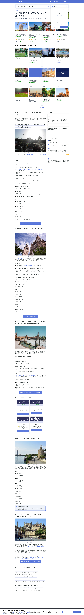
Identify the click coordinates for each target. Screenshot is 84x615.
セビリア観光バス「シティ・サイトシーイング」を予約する (30, 223)
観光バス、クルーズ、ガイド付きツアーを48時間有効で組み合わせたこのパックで (29, 357)
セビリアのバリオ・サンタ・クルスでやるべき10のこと (23, 581)
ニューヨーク (17, 588)
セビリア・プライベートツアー (28, 574)
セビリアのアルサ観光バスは (20, 258)
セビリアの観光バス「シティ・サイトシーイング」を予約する (30, 561)
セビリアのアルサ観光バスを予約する (30, 316)
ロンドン (26, 588)
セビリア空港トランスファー (33, 576)
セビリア (16, 10)
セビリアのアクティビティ (19, 574)
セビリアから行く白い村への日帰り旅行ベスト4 (38, 581)
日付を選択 (55, 6)
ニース (42, 588)
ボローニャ (19, 590)
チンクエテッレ (37, 588)
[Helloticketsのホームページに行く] (19, 1)
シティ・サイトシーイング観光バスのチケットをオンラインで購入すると (29, 169)
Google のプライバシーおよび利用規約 (24, 612)
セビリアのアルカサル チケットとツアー (37, 557)
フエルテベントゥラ (31, 588)
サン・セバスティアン (25, 590)
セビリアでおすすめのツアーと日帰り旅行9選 (36, 546)
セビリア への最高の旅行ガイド (25, 567)
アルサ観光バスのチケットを (28, 265)
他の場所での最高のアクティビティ (26, 585)
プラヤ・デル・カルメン (37, 590)
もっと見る (42, 107)
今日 (55, 9)
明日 (63, 9)
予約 (36, 412)
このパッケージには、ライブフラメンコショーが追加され (25, 375)
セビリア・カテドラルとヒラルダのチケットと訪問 (24, 558)
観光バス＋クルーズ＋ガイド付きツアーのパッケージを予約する (30, 392)
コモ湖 (16, 590)
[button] (21, 32)
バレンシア (31, 590)
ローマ (21, 588)
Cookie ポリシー (14, 612)
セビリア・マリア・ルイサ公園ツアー (33, 572)
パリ (23, 588)
